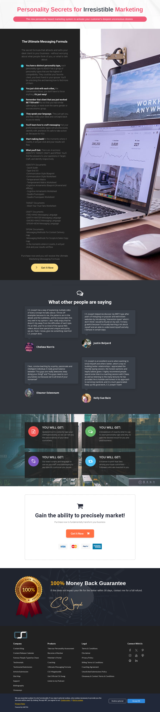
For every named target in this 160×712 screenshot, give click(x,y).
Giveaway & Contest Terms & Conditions (98, 676)
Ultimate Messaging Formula (59, 667)
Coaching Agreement (90, 667)
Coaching (51, 662)
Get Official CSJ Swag (56, 676)
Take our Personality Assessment (61, 648)
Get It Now (47, 267)
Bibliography (18, 685)
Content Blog (18, 648)
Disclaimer (86, 653)
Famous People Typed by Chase (26, 658)
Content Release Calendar (23, 653)
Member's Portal (54, 658)
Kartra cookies (78, 700)
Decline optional (117, 701)
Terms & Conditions (90, 648)
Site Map (16, 676)
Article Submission (20, 671)
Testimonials (18, 662)
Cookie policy (66, 700)
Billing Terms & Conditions (92, 662)
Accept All (136, 701)
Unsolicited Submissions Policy (94, 671)
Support (16, 681)
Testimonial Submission (22, 667)
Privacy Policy (87, 658)
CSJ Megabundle (54, 671)
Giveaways (17, 690)
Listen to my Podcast (56, 681)
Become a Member (55, 653)
